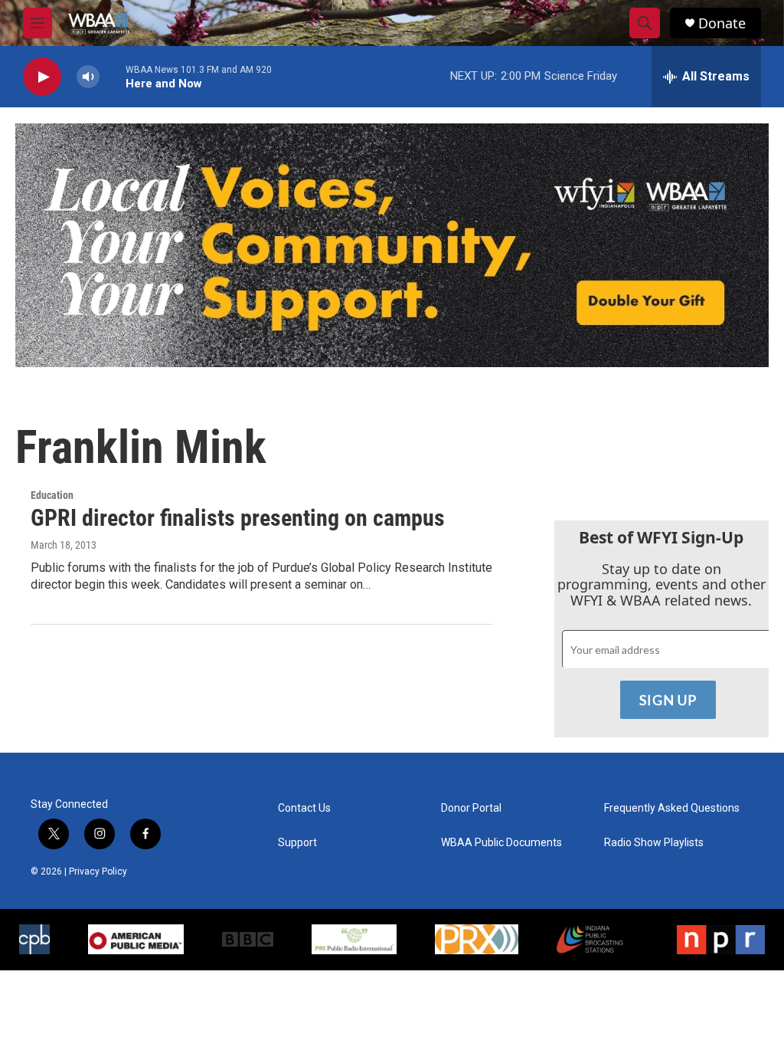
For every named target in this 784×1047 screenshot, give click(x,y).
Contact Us (304, 808)
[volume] (88, 77)
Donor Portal (471, 808)
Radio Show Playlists (654, 842)
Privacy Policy (98, 871)
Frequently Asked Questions (672, 808)
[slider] (112, 76)
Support (297, 842)
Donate (722, 23)
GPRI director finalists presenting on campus (238, 517)
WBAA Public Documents (501, 842)
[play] (42, 77)
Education (52, 495)
